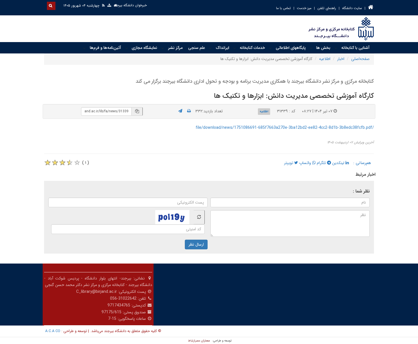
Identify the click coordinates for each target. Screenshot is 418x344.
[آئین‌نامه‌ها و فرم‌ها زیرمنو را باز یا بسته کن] (84, 48)
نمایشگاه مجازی (144, 48)
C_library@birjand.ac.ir (96, 292)
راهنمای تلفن (326, 8)
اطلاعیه (324, 59)
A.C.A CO (52, 331)
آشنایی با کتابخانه (355, 48)
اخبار (340, 59)
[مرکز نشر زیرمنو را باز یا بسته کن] (162, 48)
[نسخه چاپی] (189, 111)
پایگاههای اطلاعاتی (291, 48)
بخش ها (323, 48)
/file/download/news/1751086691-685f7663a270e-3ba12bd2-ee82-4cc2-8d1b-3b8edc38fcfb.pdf (285, 128)
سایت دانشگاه (352, 8)
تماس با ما (283, 8)
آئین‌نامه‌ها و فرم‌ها (105, 48)
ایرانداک (222, 48)
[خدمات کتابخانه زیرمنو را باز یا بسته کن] (234, 48)
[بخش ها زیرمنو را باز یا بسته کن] (311, 48)
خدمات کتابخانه (252, 48)
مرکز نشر (175, 48)
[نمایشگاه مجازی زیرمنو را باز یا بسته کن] (126, 48)
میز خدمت (304, 8)
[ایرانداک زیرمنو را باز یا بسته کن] (210, 48)
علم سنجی (196, 48)
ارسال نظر (196, 244)
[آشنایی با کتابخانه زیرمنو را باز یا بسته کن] (335, 48)
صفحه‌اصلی (360, 59)
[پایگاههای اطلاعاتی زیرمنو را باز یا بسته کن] (270, 48)
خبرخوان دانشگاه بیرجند (130, 5)
